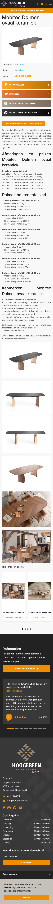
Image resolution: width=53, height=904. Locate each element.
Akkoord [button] (26, 897)
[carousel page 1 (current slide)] (10, 728)
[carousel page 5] (30, 728)
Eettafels (19, 64)
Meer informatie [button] (24, 891)
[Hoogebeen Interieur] (13, 4)
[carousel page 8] (44, 728)
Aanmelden (26, 862)
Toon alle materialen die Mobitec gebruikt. (23, 123)
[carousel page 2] (17, 728)
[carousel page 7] (40, 728)
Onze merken (10, 874)
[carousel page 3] (21, 728)
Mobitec (19, 70)
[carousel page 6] (35, 728)
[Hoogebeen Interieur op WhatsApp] (38, 4)
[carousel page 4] (26, 728)
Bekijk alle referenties (25, 668)
